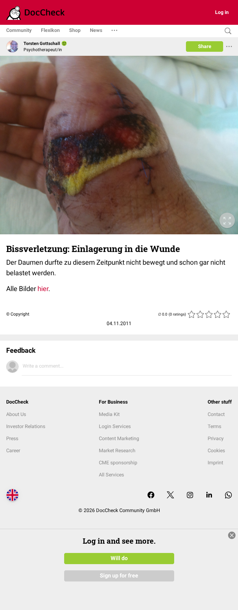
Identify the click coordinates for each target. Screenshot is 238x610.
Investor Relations (25, 426)
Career (13, 450)
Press (12, 438)
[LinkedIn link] (209, 495)
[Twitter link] (170, 495)
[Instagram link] (190, 495)
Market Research (117, 450)
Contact (216, 414)
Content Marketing (119, 438)
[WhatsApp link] (228, 495)
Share (204, 46)
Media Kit (109, 414)
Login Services (115, 426)
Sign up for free (119, 575)
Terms (214, 426)
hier (42, 289)
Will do (119, 558)
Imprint (215, 463)
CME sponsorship (118, 463)
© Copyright (17, 314)
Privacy (216, 438)
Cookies (216, 450)
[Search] (226, 31)
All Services (111, 475)
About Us (16, 414)
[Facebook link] (151, 495)
